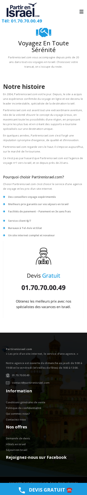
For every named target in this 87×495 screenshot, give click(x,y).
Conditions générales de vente (25, 402)
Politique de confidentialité (23, 408)
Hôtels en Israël (16, 444)
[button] (81, 11)
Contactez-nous (16, 419)
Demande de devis (18, 438)
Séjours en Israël (16, 450)
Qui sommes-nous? (18, 413)
